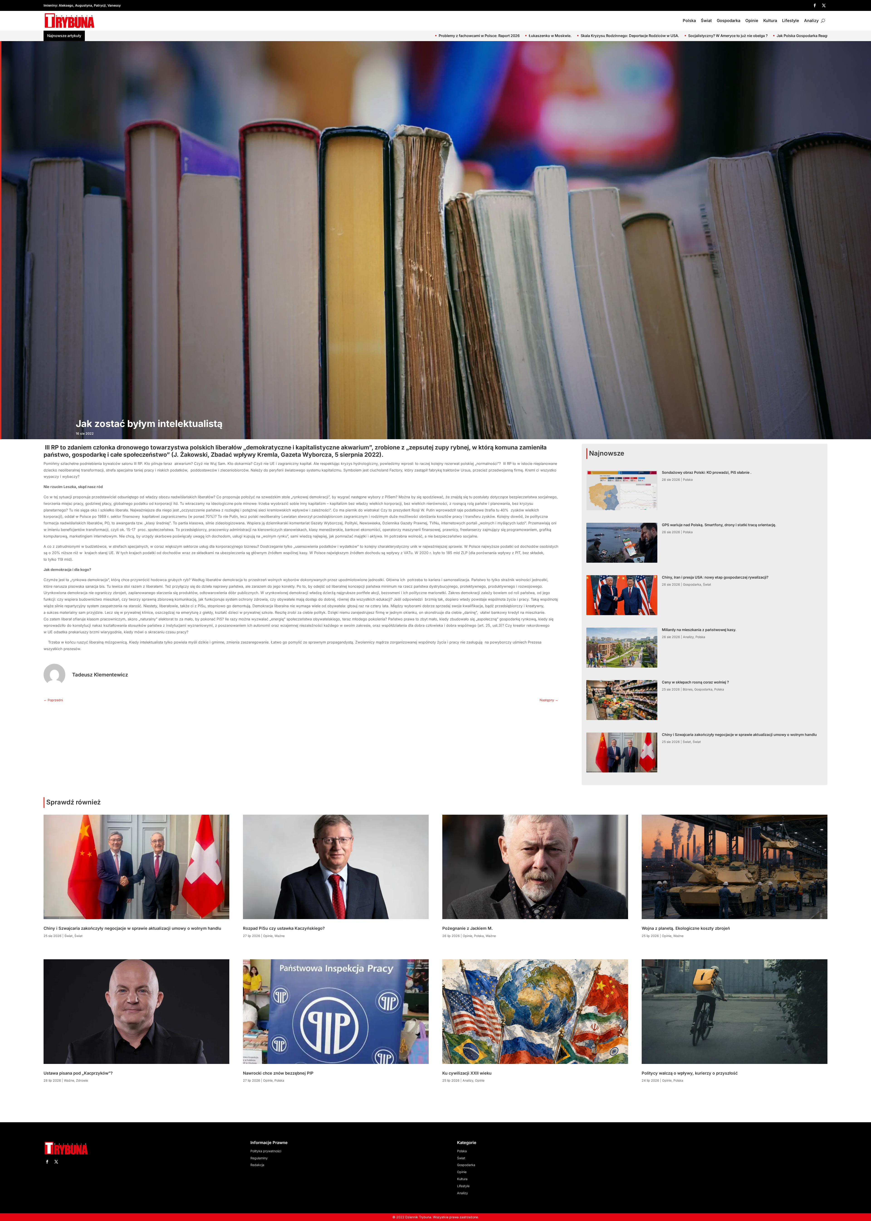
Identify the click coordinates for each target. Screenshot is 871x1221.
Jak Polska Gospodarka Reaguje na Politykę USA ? (279, 35)
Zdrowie (82, 1080)
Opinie (751, 20)
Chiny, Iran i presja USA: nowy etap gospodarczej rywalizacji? (715, 577)
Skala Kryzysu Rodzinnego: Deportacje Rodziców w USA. (89, 35)
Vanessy (114, 5)
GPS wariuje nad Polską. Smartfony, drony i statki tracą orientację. (719, 525)
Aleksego (66, 5)
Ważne (69, 1080)
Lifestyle (790, 20)
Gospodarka (728, 20)
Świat (706, 20)
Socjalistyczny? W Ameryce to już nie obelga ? (187, 35)
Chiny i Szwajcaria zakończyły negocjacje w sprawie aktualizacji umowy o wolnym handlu (739, 734)
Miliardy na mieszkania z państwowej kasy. (699, 629)
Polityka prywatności (265, 1151)
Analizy (811, 20)
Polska (689, 20)
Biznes (687, 689)
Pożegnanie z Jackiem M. (467, 928)
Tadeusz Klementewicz (100, 675)
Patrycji (100, 5)
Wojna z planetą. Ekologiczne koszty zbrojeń (686, 928)
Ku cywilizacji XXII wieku (467, 1073)
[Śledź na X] (823, 5)
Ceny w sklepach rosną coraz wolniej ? (695, 682)
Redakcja (257, 1165)
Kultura (770, 20)
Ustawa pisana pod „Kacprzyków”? (78, 1073)
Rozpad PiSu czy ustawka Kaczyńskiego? (284, 928)
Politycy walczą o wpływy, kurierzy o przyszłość (690, 1073)
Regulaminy (259, 1158)
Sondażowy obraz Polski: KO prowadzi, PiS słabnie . (744, 35)
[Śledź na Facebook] (814, 5)
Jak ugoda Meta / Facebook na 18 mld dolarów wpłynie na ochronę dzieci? (396, 35)
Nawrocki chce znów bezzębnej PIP (278, 1073)
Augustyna (83, 5)
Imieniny (50, 5)
